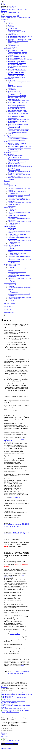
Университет (8, 22)
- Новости (11, 187)
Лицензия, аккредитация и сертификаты (20, 36)
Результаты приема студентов (16, 75)
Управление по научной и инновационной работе (15, 156)
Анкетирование (12, 118)
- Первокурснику (13, 193)
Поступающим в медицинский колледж (20, 59)
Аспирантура (12, 89)
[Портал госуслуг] (6, 699)
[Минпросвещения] (7, 696)
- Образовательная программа (17, 191)
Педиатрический (9, 207)
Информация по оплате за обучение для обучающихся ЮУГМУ (16, 532)
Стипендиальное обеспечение (17, 110)
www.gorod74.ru (15, 497)
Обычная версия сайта (7, 7)
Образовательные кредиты (16, 72)
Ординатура (11, 88)
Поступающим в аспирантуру (17, 58)
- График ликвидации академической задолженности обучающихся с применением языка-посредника (19, 196)
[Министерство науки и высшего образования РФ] (16, 694)
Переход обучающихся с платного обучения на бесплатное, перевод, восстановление (18, 113)
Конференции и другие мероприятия (19, 171)
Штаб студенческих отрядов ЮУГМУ (19, 119)
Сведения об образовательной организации (14, 9)
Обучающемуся (8, 78)
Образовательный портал (15, 93)
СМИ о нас (11, 26)
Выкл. (14, 6)
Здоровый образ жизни (15, 149)
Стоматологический (10, 226)
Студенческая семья (14, 127)
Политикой (4, 687)
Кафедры (10, 85)
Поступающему (9, 48)
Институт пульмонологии (15, 165)
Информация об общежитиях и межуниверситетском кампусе (17, 69)
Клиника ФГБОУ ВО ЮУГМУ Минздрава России (17, 143)
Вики (9, 44)
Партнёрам (7, 152)
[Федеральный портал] (8, 704)
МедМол (10, 133)
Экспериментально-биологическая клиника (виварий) (18, 159)
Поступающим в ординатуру (16, 56)
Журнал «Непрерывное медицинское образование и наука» (19, 175)
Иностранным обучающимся (16, 105)
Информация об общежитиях (16, 108)
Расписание (11, 94)
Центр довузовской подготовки (17, 52)
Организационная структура (16, 31)
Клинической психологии (12, 264)
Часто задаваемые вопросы (16, 74)
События (10, 23)
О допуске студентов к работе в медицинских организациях (17, 103)
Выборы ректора (13, 34)
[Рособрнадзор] (19, 708)
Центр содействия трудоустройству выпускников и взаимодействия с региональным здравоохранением (18, 130)
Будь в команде (12, 47)
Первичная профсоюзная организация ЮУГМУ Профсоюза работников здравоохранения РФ (19, 41)
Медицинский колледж (15, 86)
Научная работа (9, 154)
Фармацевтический (10, 283)
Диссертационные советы (15, 173)
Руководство (11, 33)
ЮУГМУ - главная (9, 303)
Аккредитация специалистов (16, 140)
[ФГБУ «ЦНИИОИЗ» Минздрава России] (13, 697)
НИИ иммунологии (14, 163)
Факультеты (11, 80)
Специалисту (8, 135)
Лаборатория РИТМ (14, 170)
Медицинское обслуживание (16, 107)
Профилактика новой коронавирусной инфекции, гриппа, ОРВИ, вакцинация (19, 147)
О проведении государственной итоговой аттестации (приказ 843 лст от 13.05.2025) (16, 524)
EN (18, 12)
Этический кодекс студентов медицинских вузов (16, 98)
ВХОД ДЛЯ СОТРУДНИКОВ (9, 744)
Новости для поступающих (16, 50)
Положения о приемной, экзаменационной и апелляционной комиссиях (18, 66)
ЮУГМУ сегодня (13, 28)
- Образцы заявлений (14, 204)
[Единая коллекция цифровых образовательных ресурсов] (16, 707)
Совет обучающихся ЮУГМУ (17, 96)
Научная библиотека (14, 91)
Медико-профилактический (12, 245)
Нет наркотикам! (13, 151)
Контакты (4, 11)
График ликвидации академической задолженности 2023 (16, 672)
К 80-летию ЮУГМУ (14, 45)
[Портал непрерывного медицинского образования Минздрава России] (6, 708)
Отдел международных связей (17, 162)
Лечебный (7, 184)
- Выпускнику (12, 206)
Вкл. (10, 6)
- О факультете (12, 185)
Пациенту (7, 141)
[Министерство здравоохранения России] (13, 693)
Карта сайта (4, 736)
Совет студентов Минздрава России (18, 100)
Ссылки (3, 734)
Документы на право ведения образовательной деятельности (17, 62)
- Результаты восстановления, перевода (19, 202)
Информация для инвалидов (16, 77)
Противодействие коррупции (16, 37)
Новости (10, 25)
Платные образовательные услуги (18, 124)
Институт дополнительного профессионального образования (18, 137)
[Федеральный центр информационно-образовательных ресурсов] (16, 702)
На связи (7, 181)
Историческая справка (14, 30)
